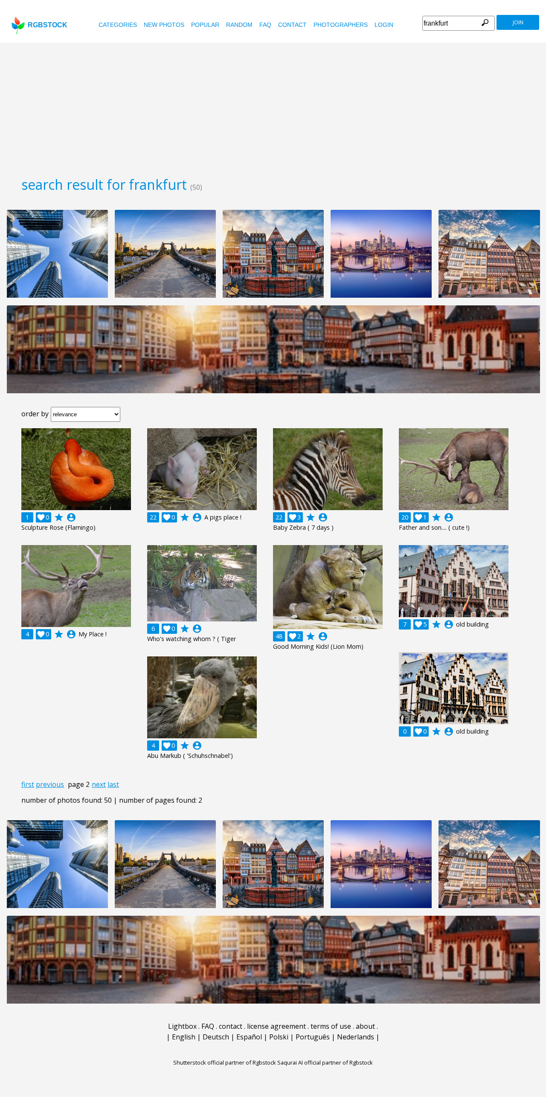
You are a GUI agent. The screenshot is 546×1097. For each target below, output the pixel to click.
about (365, 1026)
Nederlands (355, 1037)
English (183, 1037)
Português (313, 1037)
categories (118, 24)
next (99, 784)
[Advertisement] (273, 106)
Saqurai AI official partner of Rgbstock (325, 1062)
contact (292, 24)
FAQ (265, 24)
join (518, 22)
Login (384, 24)
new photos (164, 24)
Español (249, 1037)
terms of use (331, 1026)
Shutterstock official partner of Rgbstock (224, 1062)
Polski (278, 1037)
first (27, 784)
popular (205, 24)
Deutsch (216, 1037)
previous (50, 784)
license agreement (276, 1026)
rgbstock (47, 25)
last (113, 784)
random (239, 24)
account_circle (71, 517)
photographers (341, 24)
